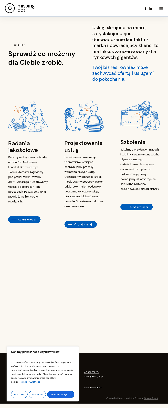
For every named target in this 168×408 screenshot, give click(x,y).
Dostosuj (19, 394)
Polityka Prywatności (29, 381)
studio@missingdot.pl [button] (93, 376)
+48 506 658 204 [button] (91, 372)
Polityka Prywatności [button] (92, 387)
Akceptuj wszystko (61, 394)
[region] (43, 373)
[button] (161, 8)
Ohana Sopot (151, 398)
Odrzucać (37, 394)
